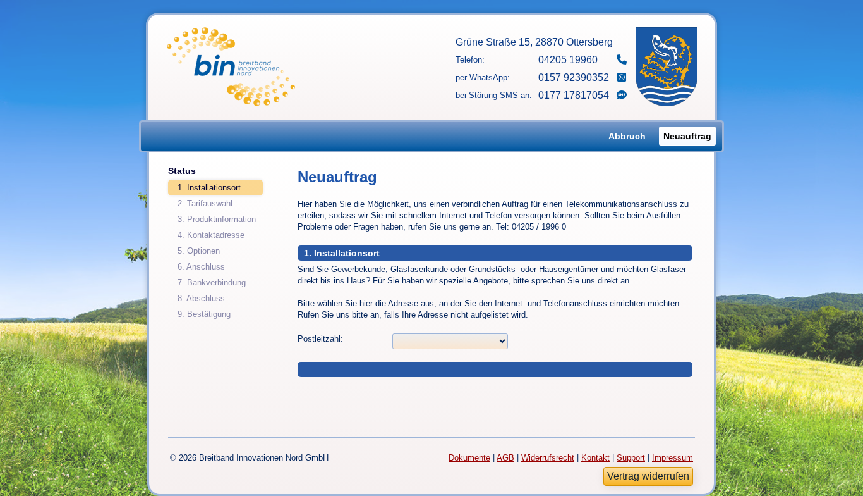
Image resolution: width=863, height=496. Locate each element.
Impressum (672, 457)
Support (631, 457)
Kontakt (595, 457)
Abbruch (627, 136)
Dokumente (469, 457)
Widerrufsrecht (547, 457)
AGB (505, 457)
